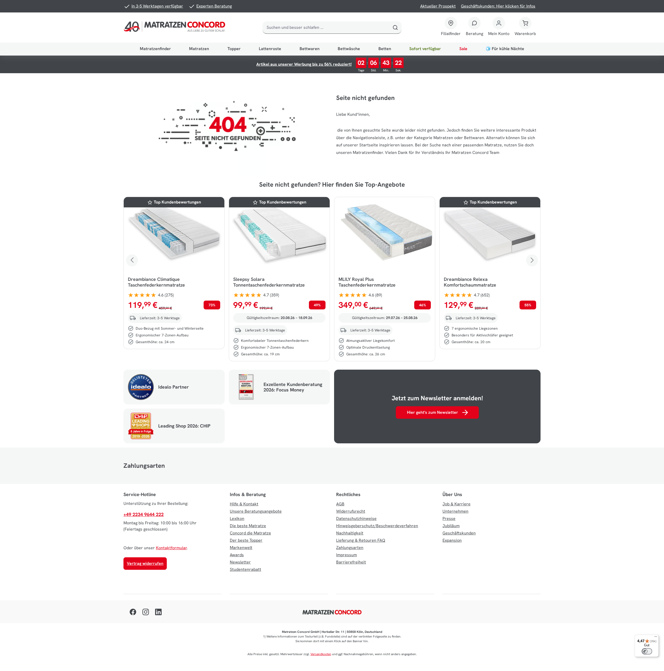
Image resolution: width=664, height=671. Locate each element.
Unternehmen (455, 511)
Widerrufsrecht (350, 511)
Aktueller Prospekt (438, 6)
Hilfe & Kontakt (244, 504)
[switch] (647, 651)
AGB (340, 504)
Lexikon (237, 518)
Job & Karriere (456, 504)
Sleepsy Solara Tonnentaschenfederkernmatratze (269, 282)
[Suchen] (395, 27)
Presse (448, 518)
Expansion (452, 540)
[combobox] (325, 27)
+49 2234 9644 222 (143, 514)
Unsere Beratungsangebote (256, 511)
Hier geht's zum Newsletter (432, 412)
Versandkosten (320, 654)
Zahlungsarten (349, 547)
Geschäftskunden (459, 533)
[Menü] (656, 638)
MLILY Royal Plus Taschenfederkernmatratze (367, 282)
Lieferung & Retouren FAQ (360, 540)
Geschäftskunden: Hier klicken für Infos (498, 6)
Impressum (346, 555)
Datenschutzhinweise (356, 518)
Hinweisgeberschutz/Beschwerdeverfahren (377, 525)
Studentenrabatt (245, 569)
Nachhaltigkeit (349, 533)
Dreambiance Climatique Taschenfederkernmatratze (156, 282)
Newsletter (240, 562)
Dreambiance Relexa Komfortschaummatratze (470, 282)
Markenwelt (241, 547)
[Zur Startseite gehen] (175, 27)
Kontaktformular (171, 548)
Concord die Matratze (250, 533)
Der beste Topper (246, 540)
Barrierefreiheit (351, 562)
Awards (237, 555)
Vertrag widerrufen (145, 563)
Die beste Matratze (248, 525)
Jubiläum (451, 525)
